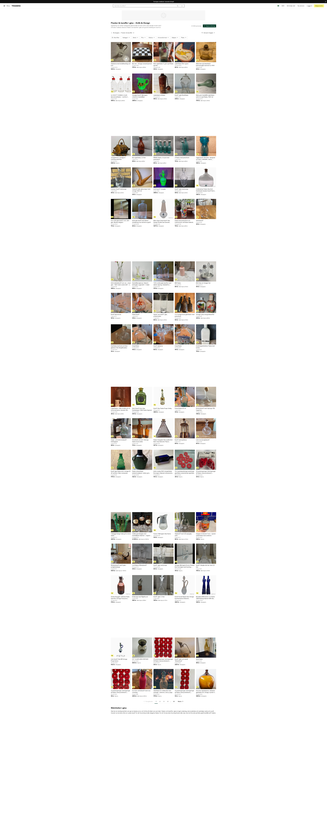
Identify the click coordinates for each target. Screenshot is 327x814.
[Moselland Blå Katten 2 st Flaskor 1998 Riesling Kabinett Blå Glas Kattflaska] (206, 585)
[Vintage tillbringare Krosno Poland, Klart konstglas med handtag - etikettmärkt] (185, 554)
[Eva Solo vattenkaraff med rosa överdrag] (142, 679)
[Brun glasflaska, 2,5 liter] (142, 146)
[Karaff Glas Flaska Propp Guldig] (163, 397)
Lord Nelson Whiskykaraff (139, 565)
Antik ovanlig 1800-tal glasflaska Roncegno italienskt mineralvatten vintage (163, 472)
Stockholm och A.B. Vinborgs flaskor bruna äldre (140, 440)
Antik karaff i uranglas (159, 189)
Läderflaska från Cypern (181, 63)
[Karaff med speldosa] (185, 428)
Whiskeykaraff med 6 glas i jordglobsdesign (118, 566)
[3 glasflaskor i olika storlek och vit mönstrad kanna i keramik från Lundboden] (121, 397)
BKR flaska (178, 283)
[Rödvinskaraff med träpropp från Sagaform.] (206, 397)
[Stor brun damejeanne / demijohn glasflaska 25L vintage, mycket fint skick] (206, 679)
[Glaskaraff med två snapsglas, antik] (185, 522)
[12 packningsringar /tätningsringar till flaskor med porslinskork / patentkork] (121, 679)
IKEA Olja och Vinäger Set (203, 283)
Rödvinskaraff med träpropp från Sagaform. (205, 409)
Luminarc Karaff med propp (118, 189)
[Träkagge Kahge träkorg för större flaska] (121, 522)
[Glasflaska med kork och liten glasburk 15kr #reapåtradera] (121, 334)
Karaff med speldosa (181, 440)
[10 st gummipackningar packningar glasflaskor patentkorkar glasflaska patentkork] (185, 460)
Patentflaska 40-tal (180, 408)
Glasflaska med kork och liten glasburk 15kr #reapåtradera (119, 346)
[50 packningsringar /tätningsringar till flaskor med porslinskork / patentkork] (206, 460)
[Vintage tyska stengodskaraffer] (206, 303)
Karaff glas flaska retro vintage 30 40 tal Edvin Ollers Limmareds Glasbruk (120, 472)
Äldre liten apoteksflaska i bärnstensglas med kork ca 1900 (205, 64)
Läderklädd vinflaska (159, 95)
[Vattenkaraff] (206, 209)
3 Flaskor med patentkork (182, 157)
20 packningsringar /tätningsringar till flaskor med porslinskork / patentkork (163, 660)
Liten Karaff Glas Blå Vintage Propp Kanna (119, 660)
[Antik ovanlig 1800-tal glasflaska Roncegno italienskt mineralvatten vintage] (163, 460)
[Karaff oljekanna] (163, 334)
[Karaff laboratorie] (121, 303)
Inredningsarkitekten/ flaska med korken (205, 346)
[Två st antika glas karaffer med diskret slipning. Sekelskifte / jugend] (163, 271)
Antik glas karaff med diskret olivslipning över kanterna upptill (141, 221)
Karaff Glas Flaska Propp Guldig (162, 408)
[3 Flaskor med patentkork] (185, 146)
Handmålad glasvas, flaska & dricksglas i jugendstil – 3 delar (140, 283)
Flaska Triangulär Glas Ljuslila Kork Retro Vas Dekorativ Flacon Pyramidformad (162, 441)
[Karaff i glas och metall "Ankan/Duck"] (185, 648)
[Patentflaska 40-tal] (185, 397)
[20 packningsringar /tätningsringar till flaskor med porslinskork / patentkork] (163, 648)
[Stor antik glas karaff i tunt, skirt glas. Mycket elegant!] (121, 209)
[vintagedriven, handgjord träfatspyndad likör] (121, 146)
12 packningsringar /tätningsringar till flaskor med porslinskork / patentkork (120, 691)
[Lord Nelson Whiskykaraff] (142, 554)
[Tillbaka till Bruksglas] (111, 33)
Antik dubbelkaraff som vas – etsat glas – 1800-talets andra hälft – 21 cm (121, 284)
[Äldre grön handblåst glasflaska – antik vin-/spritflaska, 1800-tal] (206, 84)
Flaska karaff (135, 314)
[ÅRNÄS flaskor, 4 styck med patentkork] (163, 146)
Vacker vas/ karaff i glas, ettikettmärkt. (160, 315)
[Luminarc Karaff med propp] (121, 177)
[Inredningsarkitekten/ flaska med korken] (206, 334)
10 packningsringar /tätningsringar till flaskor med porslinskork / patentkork (184, 691)
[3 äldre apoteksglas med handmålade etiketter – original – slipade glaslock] (142, 522)
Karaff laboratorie (116, 314)
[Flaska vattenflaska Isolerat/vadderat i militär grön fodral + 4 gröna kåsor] (142, 460)
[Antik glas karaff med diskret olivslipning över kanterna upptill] (142, 209)
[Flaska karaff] (142, 303)
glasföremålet (205, 713)
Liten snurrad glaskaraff (202, 440)
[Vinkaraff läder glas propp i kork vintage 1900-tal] (142, 177)
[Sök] (178, 5)
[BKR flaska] (185, 271)
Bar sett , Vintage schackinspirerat (142, 63)
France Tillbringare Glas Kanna (162, 533)
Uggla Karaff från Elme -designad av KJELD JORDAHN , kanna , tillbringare (205, 158)
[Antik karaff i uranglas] (163, 177)
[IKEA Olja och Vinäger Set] (206, 271)
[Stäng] (325, 2)
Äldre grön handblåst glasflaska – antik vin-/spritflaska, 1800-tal (205, 96)
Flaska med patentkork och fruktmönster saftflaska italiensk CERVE (184, 221)
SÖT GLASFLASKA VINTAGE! (140, 659)
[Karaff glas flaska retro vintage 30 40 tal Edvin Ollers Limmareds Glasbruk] (121, 460)
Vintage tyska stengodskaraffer (205, 314)
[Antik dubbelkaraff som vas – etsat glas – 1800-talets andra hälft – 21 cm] (121, 271)
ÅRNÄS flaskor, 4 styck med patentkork (161, 158)
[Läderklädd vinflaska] (163, 84)
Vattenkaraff (199, 220)
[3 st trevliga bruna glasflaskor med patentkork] (185, 303)
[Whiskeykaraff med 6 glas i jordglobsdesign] (121, 554)
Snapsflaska (135, 346)
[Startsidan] (16, 5)
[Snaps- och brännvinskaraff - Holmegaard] (121, 428)
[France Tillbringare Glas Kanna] (163, 522)
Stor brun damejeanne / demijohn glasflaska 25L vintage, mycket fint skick (206, 691)
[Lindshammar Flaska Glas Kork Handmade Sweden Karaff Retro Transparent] (206, 177)
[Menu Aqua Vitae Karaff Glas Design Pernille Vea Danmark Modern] (163, 209)
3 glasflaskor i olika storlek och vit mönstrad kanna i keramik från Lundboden (120, 409)
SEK (283, 6)
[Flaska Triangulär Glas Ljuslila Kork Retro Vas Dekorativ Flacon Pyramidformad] (163, 428)
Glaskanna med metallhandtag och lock (120, 64)
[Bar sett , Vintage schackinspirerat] (142, 52)
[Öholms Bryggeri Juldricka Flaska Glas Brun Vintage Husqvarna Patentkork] (121, 585)
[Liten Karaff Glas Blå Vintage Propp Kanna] (121, 648)
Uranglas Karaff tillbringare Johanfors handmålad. (139, 96)
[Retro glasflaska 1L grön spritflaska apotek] (163, 52)
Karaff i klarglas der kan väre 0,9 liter (205, 566)
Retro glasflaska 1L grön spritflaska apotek (163, 64)
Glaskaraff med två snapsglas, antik (183, 534)
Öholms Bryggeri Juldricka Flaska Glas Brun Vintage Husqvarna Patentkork (120, 597)
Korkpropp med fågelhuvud (140, 596)
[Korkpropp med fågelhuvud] (142, 585)
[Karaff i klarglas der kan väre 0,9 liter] (206, 554)
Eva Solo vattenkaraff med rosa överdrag (141, 691)
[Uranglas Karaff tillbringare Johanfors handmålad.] (142, 84)
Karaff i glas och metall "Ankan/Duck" (181, 660)
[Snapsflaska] (142, 334)
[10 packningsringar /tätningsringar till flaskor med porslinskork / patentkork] (185, 679)
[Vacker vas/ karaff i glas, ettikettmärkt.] (163, 303)
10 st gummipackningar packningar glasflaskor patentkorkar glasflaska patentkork (185, 472)
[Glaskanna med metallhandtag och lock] (121, 52)
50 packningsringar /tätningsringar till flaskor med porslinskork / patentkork (206, 472)
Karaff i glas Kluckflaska (181, 95)
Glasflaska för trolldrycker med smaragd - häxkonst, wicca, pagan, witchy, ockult (163, 691)
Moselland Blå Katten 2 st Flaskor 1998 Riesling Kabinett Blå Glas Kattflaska (205, 597)
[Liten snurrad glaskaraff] (206, 428)
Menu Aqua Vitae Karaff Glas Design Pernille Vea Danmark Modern (161, 221)
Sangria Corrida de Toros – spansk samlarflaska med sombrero (206, 534)
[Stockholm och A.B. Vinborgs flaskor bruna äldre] (142, 428)
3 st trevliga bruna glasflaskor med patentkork (184, 315)
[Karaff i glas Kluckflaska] (185, 84)
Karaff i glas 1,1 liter (159, 596)
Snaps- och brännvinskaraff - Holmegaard (119, 440)
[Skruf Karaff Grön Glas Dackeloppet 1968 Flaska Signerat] (142, 397)
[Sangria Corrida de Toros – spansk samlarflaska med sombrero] (206, 522)
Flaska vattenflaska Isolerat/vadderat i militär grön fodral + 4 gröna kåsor (140, 472)
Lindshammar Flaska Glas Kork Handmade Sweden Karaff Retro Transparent (205, 190)
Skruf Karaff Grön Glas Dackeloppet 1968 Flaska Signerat (142, 409)
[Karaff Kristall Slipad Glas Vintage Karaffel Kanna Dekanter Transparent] (185, 585)
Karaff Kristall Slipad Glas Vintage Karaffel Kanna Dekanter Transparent (184, 597)
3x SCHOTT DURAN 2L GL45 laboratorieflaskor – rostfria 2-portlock (119, 96)
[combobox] (146, 5)
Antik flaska (199, 659)
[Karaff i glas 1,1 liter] (163, 585)
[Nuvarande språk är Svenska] (278, 5)
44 (174, 701)
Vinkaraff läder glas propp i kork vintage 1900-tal (141, 190)
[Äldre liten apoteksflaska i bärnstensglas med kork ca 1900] (206, 52)
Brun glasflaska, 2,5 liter (139, 157)
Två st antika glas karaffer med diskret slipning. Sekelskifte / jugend (162, 284)
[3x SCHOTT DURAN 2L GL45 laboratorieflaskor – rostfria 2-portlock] (121, 84)
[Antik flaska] (206, 648)
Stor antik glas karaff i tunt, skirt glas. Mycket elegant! (120, 221)
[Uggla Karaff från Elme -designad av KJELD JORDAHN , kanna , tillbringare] (206, 146)
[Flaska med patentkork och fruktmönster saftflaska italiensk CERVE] (185, 209)
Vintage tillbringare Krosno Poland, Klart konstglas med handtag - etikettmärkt (184, 566)
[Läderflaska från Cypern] (185, 52)
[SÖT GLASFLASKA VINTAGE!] (142, 648)
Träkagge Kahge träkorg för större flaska (121, 534)
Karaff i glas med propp (181, 189)
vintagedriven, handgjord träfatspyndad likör (118, 158)
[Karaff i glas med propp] (185, 177)
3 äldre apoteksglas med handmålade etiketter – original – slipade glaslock (141, 534)
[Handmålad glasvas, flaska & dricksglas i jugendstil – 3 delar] (142, 271)
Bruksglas (116, 33)
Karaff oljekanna (158, 346)
